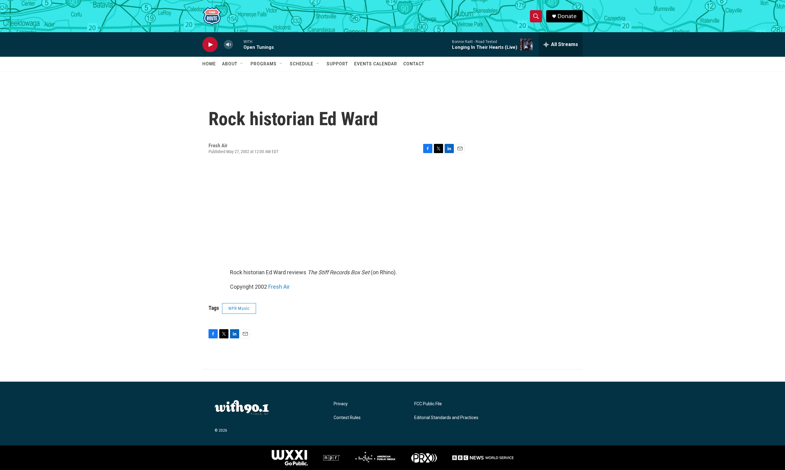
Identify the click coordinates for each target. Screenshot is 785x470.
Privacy (341, 404)
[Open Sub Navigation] (241, 63)
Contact (413, 63)
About (229, 63)
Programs (264, 63)
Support (337, 63)
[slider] (238, 44)
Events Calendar (375, 63)
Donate (566, 16)
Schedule (301, 63)
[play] (210, 44)
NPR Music (239, 308)
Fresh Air (279, 286)
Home (209, 63)
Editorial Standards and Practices (446, 417)
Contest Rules (347, 417)
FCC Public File (428, 404)
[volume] (228, 45)
